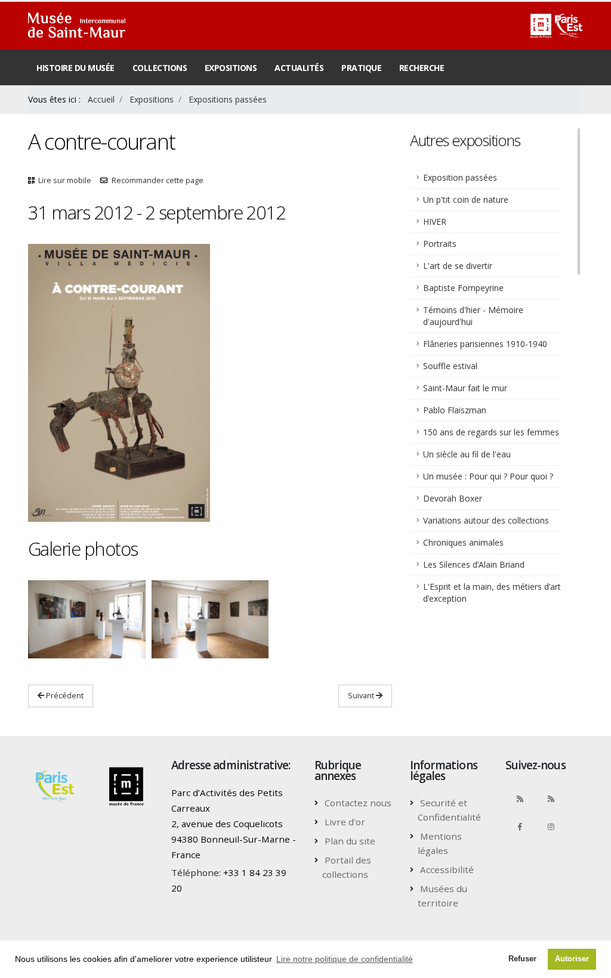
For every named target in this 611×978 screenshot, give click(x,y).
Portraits (439, 243)
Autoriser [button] (572, 959)
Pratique (361, 67)
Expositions (231, 67)
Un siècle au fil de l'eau (467, 454)
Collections (159, 67)
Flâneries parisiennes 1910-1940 (485, 343)
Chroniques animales (463, 542)
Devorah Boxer (452, 498)
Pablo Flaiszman (454, 410)
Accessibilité (447, 869)
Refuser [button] (522, 959)
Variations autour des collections (486, 520)
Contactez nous (358, 803)
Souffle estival (450, 366)
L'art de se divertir (457, 265)
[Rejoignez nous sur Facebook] (519, 826)
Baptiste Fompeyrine (463, 287)
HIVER (434, 221)
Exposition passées (460, 177)
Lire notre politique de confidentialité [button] (344, 959)
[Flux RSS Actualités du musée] (519, 798)
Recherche (422, 67)
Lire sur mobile (64, 180)
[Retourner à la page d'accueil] (76, 25)
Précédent (64, 695)
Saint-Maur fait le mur (465, 388)
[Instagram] (550, 826)
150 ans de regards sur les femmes (491, 432)
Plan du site (350, 841)
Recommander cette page (157, 180)
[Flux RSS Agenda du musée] (550, 798)
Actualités (298, 67)
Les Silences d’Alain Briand (473, 564)
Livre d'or (345, 822)
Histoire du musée (75, 67)
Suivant (362, 695)
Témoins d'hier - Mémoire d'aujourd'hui (473, 315)
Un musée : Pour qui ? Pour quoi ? (488, 476)
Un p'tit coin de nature (465, 199)
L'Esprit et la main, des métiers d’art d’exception (492, 592)
